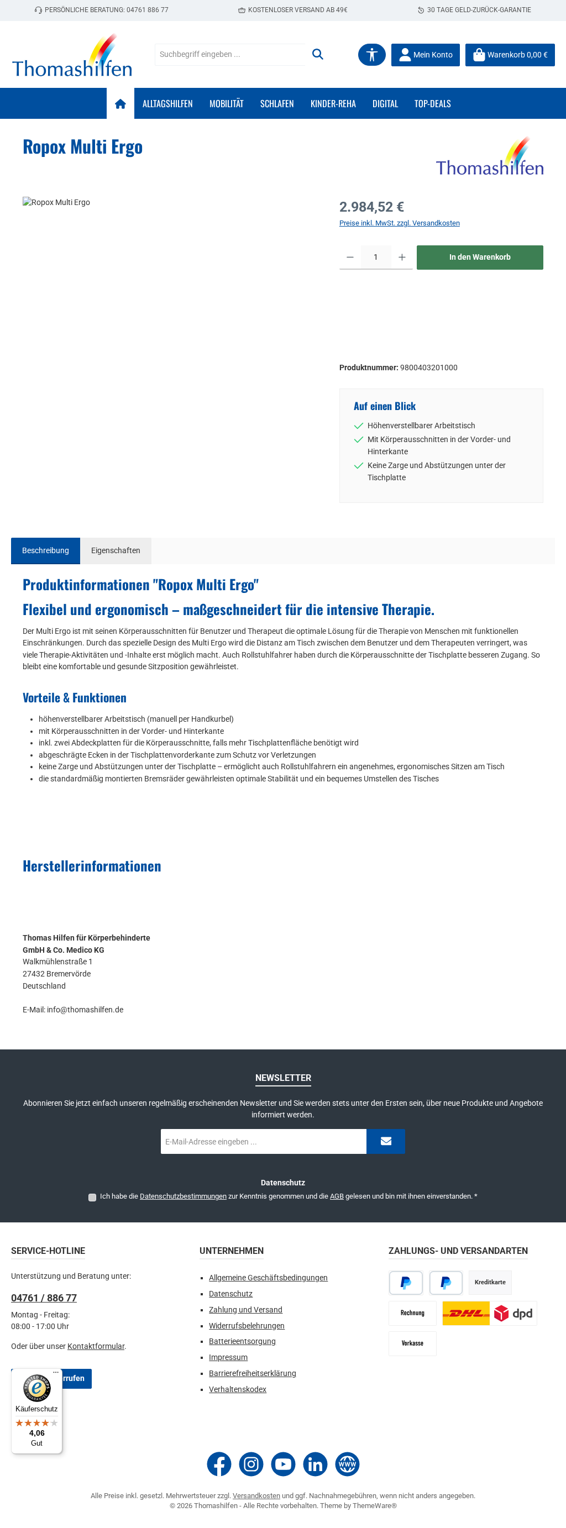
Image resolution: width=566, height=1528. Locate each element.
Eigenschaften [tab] (115, 550)
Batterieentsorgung (242, 1341)
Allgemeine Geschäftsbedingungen (268, 1278)
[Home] (120, 103)
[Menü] (55, 1375)
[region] (170, 315)
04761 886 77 (148, 10)
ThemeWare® (375, 1505)
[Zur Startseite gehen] (72, 55)
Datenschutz (231, 1294)
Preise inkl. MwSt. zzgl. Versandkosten (399, 223)
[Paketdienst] (489, 1313)
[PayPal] (406, 1282)
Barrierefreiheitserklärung (252, 1373)
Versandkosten (256, 1496)
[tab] (45, 551)
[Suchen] (318, 55)
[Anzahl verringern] (350, 257)
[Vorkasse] (413, 1343)
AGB (337, 1196)
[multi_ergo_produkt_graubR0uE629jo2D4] (170, 315)
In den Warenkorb (480, 257)
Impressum (228, 1357)
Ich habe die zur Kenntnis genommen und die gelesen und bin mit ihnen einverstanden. (289, 1196)
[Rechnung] (413, 1313)
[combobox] (230, 55)
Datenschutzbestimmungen (183, 1196)
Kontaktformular (95, 1346)
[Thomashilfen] (489, 155)
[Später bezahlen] (446, 1282)
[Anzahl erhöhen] (402, 257)
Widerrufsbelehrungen (247, 1326)
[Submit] (385, 1141)
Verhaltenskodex (237, 1389)
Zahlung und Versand (245, 1310)
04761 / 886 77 (44, 1298)
